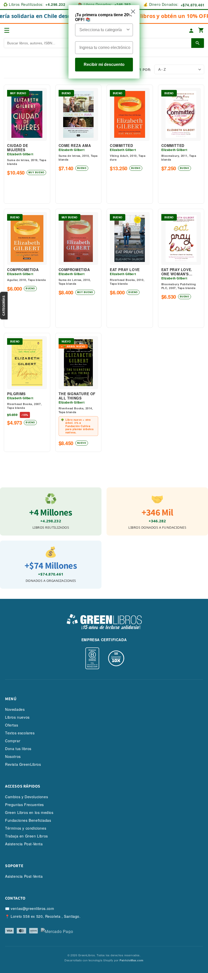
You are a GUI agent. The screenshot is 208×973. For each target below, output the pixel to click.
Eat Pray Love (125, 270)
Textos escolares (20, 732)
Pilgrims (16, 394)
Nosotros (13, 756)
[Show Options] (128, 30)
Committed (121, 145)
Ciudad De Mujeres (17, 147)
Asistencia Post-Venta (24, 843)
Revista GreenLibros (23, 764)
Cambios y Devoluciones (26, 796)
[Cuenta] (191, 31)
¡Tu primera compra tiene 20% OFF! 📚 (103, 17)
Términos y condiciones (25, 828)
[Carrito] (201, 30)
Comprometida (23, 270)
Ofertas (11, 725)
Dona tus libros (18, 748)
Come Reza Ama (75, 145)
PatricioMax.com (131, 960)
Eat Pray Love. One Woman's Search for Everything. (176, 272)
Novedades (15, 709)
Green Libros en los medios (29, 812)
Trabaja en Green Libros (26, 835)
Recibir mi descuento (104, 64)
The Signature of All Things (77, 396)
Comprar (12, 740)
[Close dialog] (133, 11)
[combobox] (102, 30)
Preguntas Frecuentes (24, 804)
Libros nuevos (17, 717)
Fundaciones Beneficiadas (28, 820)
